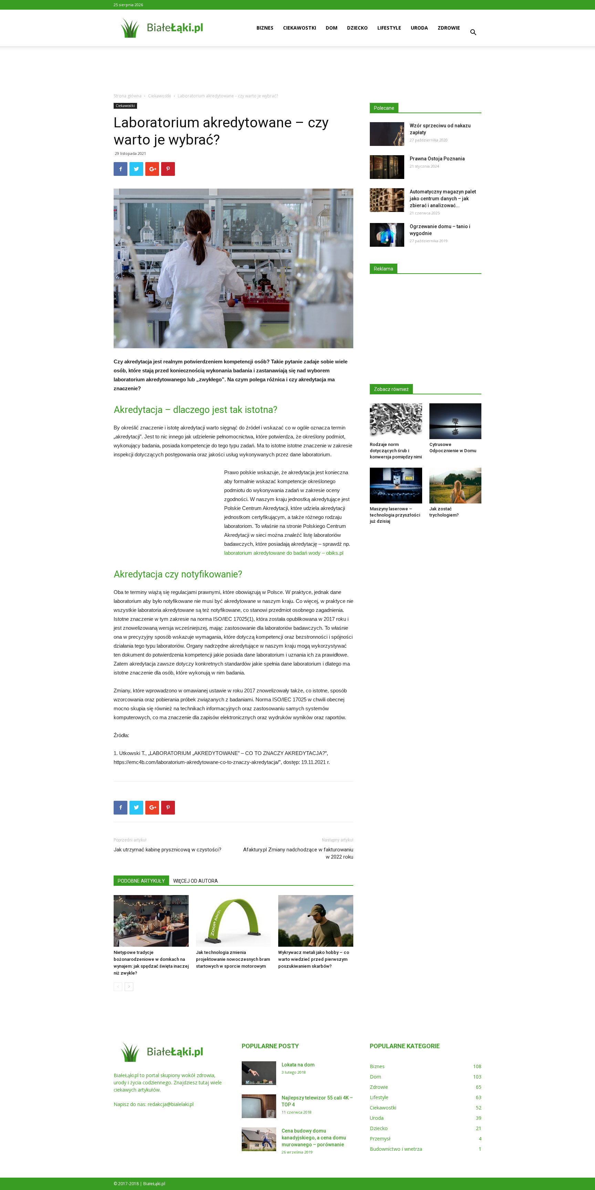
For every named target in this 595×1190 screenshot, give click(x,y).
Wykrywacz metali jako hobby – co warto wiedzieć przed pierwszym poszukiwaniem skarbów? (313, 959)
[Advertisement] (297, 69)
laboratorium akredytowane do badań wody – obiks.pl (283, 553)
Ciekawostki (299, 27)
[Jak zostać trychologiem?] (455, 485)
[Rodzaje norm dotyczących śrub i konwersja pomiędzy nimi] (396, 421)
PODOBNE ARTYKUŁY (141, 881)
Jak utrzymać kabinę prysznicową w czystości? (167, 850)
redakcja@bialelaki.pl (171, 1104)
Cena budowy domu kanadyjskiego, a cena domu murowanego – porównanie (314, 1137)
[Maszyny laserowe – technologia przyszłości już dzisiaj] (396, 485)
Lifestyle (389, 27)
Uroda (419, 27)
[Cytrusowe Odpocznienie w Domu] (455, 421)
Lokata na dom (298, 1064)
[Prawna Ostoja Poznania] (387, 167)
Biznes (265, 27)
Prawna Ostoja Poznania (437, 158)
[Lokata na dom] (259, 1073)
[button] (473, 33)
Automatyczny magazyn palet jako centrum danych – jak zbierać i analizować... (443, 198)
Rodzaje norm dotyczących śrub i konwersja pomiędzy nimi (396, 450)
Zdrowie (449, 27)
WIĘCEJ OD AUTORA (195, 881)
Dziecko (357, 27)
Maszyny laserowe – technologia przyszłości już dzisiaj (395, 515)
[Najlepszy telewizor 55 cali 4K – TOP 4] (259, 1106)
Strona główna (128, 96)
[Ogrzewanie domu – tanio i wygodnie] (387, 235)
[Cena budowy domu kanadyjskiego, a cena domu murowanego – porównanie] (259, 1139)
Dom (331, 27)
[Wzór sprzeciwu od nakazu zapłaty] (387, 134)
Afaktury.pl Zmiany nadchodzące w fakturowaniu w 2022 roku (298, 853)
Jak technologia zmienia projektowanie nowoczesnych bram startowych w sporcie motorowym (233, 959)
